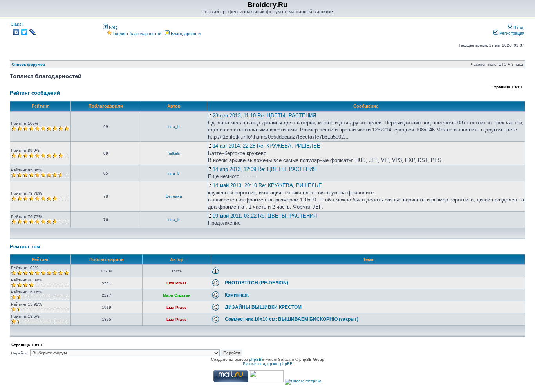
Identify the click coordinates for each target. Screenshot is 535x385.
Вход (517, 27)
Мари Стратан (176, 295)
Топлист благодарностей (136, 33)
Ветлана (174, 196)
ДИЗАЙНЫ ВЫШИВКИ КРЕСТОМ (263, 307)
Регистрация (511, 33)
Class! (17, 24)
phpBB (255, 359)
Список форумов (28, 64)
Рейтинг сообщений (35, 93)
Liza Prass (176, 283)
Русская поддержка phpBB (268, 364)
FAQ (112, 27)
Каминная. (237, 295)
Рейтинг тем (25, 247)
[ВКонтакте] (16, 32)
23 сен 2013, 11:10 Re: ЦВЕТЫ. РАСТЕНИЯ (264, 116)
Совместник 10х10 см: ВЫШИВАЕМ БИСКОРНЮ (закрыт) (291, 319)
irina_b (174, 126)
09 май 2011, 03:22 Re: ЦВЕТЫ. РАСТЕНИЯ (265, 216)
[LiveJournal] (33, 32)
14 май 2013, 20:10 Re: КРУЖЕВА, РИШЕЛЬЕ (267, 185)
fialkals (174, 153)
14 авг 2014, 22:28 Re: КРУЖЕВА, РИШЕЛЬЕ (266, 146)
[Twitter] (24, 32)
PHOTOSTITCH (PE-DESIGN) (256, 283)
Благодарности (185, 33)
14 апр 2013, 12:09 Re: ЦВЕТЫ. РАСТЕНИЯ (264, 169)
